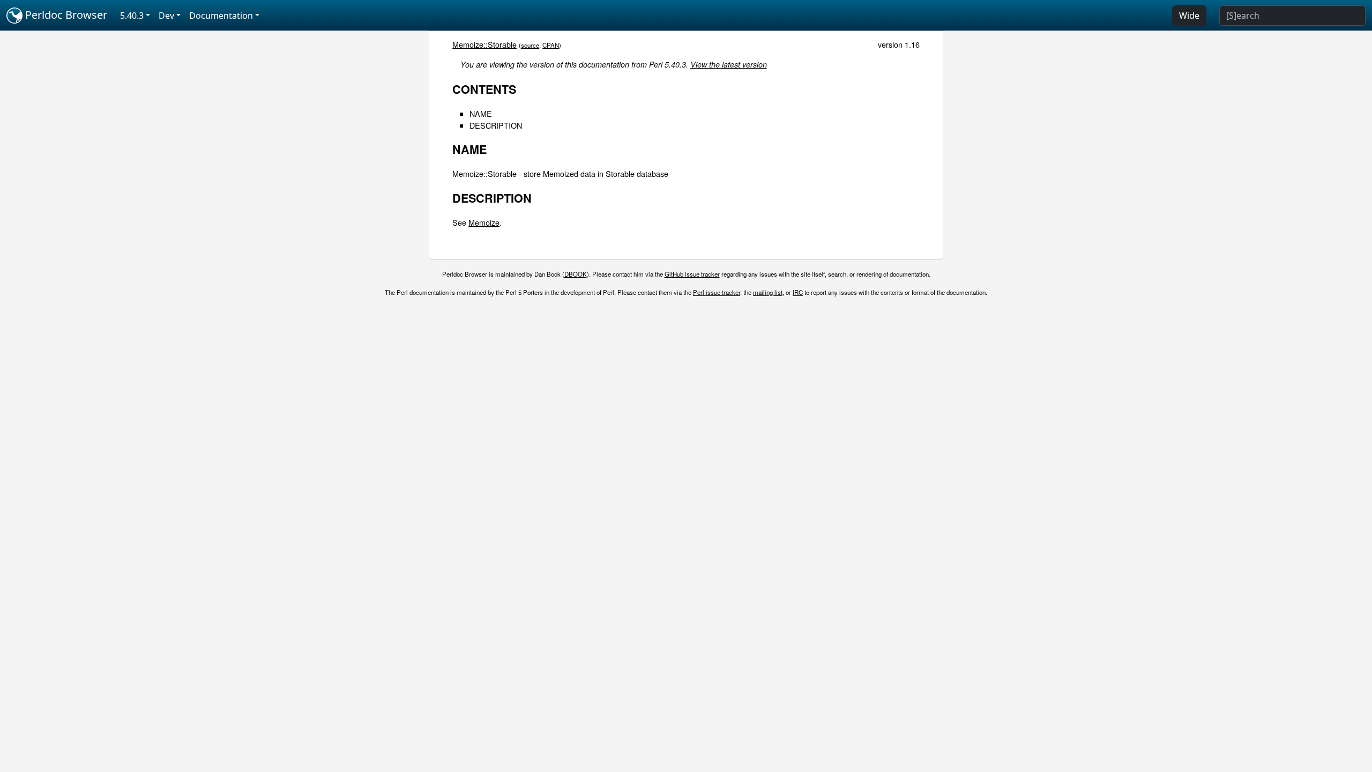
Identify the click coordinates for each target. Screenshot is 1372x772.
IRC (798, 292)
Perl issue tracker (716, 292)
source (530, 45)
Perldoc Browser (65, 15)
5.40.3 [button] (132, 15)
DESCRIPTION (495, 125)
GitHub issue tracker (692, 274)
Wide (1189, 15)
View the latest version (728, 64)
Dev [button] (166, 15)
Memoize (483, 222)
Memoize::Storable (484, 44)
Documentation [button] (221, 15)
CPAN (550, 45)
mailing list (767, 292)
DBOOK (575, 274)
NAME (480, 113)
